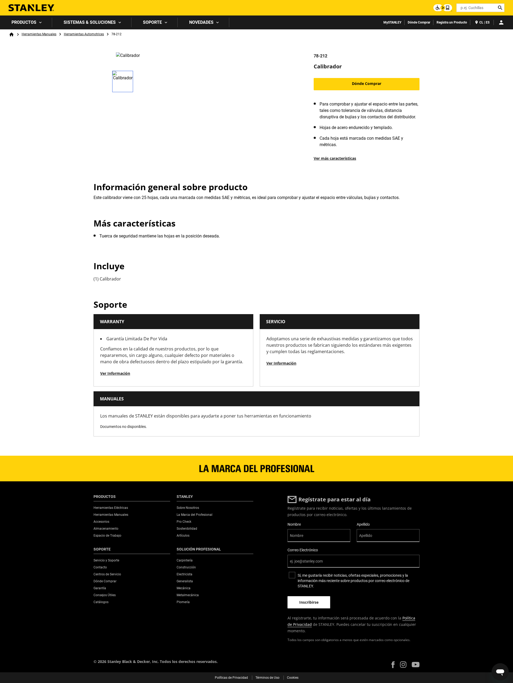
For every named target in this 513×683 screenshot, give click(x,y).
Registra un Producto (452, 22)
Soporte (152, 22)
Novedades (201, 22)
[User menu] (501, 22)
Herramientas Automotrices (84, 34)
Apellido (363, 524)
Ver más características (335, 158)
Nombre (294, 524)
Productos (23, 22)
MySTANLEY (392, 22)
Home (11, 34)
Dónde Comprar (419, 22)
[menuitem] (26, 22)
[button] (393, 664)
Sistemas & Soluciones (90, 22)
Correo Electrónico (302, 550)
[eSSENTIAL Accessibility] (442, 8)
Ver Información (115, 373)
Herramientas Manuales (39, 34)
